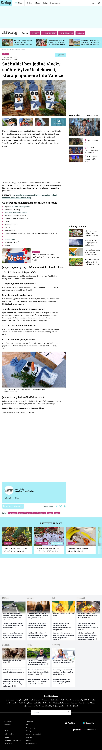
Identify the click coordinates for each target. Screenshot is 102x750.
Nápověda (29, 737)
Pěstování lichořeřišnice (87, 703)
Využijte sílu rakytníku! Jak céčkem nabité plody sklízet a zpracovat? (62, 682)
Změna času (55, 700)
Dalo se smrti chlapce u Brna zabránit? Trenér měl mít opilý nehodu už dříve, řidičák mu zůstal (12, 617)
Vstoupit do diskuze (14, 506)
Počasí (68, 700)
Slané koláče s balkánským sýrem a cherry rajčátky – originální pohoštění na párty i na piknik (88, 626)
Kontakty (28, 731)
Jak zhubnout (9, 700)
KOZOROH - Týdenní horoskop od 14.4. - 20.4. (92, 150)
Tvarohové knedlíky (45, 706)
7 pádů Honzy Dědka (25, 703)
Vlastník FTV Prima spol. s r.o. (12, 740)
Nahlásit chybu (8, 743)
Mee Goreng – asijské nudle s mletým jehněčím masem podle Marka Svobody (87, 616)
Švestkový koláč (72, 706)
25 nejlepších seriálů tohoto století (12, 661)
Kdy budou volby (77, 700)
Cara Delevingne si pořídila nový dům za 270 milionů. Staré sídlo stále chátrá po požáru (56, 43)
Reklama (6, 728)
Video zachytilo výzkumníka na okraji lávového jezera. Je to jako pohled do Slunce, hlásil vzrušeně (63, 636)
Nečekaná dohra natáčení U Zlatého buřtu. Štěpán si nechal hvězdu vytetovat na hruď (38, 635)
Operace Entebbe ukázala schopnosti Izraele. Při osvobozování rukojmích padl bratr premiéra (62, 626)
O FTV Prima (8, 721)
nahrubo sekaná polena (21, 206)
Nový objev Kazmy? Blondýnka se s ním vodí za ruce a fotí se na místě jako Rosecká (38, 682)
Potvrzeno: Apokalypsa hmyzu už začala (63, 614)
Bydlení (29, 3)
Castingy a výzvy (30, 728)
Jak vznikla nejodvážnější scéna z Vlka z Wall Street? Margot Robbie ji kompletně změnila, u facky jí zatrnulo (13, 683)
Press (27, 724)
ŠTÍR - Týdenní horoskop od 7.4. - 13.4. (91, 158)
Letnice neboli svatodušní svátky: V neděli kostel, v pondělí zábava (47, 550)
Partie (63, 700)
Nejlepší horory (35, 700)
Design (45, 3)
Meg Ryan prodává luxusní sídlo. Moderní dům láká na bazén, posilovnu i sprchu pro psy (90, 43)
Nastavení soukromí (31, 743)
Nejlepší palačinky (59, 706)
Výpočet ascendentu (31, 706)
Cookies (6, 737)
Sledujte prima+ (55, 3)
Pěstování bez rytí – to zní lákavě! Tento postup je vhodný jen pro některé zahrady (15, 550)
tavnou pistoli (10, 239)
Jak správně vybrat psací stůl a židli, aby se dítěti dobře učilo (62, 661)
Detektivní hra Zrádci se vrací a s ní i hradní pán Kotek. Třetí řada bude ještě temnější (38, 616)
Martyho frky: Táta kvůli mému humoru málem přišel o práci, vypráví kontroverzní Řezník (37, 662)
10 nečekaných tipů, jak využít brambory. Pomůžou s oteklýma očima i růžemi (63, 672)
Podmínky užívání (9, 734)
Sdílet (60, 55)
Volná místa (7, 724)
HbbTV (6, 731)
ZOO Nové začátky (90, 700)
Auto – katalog (12, 703)
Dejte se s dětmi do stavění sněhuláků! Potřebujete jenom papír (45, 257)
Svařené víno (47, 703)
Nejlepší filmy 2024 (22, 700)
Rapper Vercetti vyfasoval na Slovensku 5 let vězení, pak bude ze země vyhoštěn (38, 672)
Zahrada (37, 3)
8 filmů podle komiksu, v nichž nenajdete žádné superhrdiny (12, 671)
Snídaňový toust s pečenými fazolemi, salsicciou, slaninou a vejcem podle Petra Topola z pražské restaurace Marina (87, 636)
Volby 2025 (37, 703)
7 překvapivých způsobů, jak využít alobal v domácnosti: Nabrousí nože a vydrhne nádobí (79, 550)
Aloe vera (74, 703)
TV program (46, 700)
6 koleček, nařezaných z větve (16, 212)
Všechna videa (92, 115)
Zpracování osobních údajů (33, 734)
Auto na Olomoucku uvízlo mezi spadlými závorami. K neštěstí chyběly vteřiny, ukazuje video (13, 635)
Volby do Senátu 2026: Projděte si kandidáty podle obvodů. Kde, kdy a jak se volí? (13, 625)
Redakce (28, 740)
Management (29, 721)
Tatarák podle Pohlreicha (61, 703)
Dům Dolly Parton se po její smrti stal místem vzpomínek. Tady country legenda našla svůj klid (23, 43)
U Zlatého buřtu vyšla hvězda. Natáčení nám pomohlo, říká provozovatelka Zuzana (37, 625)
